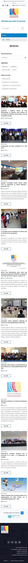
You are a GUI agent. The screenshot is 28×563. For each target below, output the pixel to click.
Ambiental (5, 66)
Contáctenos (17, 5)
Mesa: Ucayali (5, 325)
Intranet (24, 5)
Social (14, 69)
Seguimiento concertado (9, 88)
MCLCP (8, 560)
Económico (13, 66)
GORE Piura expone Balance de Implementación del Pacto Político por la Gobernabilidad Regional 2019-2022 (14, 366)
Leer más (6, 123)
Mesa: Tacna (4, 150)
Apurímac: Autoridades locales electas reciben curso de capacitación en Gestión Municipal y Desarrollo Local (14, 184)
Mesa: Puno (4, 405)
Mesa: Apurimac (5, 188)
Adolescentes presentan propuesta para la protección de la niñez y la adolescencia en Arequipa (14, 455)
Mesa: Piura (4, 370)
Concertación (6, 78)
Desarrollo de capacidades (10, 82)
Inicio (3, 39)
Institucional (6, 69)
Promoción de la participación (11, 85)
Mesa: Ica (4, 235)
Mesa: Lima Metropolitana (7, 118)
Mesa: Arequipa (5, 459)
